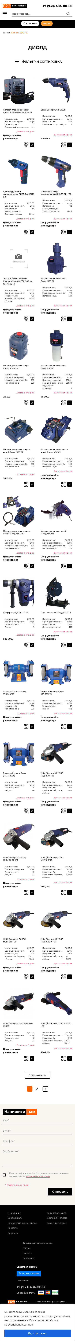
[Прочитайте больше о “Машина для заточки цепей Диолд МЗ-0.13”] (69, 566)
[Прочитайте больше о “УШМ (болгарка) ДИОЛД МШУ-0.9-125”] (69, 892)
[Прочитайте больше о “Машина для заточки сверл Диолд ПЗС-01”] (69, 402)
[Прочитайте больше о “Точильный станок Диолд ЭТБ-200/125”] (32, 726)
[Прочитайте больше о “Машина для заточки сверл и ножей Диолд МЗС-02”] (32, 484)
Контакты (13, 1228)
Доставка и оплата (57, 1218)
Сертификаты (15, 1218)
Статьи (26, 1248)
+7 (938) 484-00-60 (57, 6)
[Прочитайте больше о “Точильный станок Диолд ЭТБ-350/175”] (69, 726)
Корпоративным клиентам (22, 1223)
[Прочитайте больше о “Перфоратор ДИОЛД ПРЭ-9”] (32, 645)
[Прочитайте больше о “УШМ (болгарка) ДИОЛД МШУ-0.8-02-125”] (32, 892)
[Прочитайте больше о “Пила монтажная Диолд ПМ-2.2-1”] (69, 645)
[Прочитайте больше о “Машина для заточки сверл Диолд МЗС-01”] (69, 319)
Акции (46, 23)
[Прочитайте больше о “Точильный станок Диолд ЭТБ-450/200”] (32, 811)
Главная (6, 33)
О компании (30, 23)
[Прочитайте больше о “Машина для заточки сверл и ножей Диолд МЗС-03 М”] (32, 566)
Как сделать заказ (56, 1213)
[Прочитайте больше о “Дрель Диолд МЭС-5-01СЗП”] (69, 145)
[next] (45, 1089)
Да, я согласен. (37, 1333)
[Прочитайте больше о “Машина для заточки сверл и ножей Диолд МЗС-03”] (69, 484)
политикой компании (38, 1176)
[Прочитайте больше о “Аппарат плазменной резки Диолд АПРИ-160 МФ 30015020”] (32, 145)
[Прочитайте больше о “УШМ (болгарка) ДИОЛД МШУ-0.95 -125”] (32, 976)
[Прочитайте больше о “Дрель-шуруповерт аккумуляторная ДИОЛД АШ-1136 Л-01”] (32, 232)
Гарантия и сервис (57, 1223)
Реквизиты (28, 1258)
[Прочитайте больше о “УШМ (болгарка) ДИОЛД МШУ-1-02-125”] (32, 1058)
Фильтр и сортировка (42, 61)
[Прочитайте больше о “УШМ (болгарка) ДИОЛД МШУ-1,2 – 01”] (69, 1058)
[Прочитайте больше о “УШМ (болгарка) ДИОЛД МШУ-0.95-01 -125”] (69, 976)
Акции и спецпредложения (37, 1243)
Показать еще (38, 1075)
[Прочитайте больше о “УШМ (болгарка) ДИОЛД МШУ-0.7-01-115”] (69, 811)
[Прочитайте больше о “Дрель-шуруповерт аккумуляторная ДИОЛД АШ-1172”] (69, 232)
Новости (27, 1253)
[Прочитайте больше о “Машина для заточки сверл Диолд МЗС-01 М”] (32, 402)
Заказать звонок (28, 1273)
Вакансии (13, 1233)
